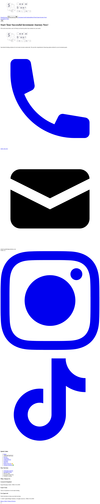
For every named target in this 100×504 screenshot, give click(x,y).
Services (5, 17)
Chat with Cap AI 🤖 (8, 455)
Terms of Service (12, 501)
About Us (6, 462)
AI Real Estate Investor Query (40, 17)
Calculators (20, 17)
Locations (6, 461)
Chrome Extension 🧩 (9, 465)
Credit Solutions (27, 17)
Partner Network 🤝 (8, 463)
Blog (32, 17)
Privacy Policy (4, 501)
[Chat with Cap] (1, 502)
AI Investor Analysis (8, 470)
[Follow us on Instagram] (50, 349)
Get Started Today (5, 18)
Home (2, 17)
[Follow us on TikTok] (50, 448)
